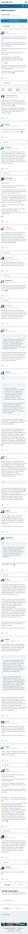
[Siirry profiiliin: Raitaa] (2, 640)
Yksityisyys (20, 928)
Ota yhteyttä (11, 930)
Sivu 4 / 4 (14, 26)
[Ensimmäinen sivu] (2, 26)
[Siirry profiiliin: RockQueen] (2, 306)
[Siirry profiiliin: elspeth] (2, 372)
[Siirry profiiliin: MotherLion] (2, 281)
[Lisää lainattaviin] (2, 78)
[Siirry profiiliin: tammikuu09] (2, 538)
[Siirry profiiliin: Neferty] (2, 125)
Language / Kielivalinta (9, 928)
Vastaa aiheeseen (14, 20)
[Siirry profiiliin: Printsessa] (2, 228)
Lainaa (6, 78)
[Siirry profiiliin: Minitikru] (2, 868)
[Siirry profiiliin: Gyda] (2, 836)
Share (7, 908)
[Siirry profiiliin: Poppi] (2, 32)
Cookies (18, 930)
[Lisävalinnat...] (25, 33)
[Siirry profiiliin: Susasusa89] (2, 258)
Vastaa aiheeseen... (9, 900)
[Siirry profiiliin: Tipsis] (2, 770)
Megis (8, 14)
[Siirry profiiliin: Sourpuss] (2, 148)
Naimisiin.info (6, 2)
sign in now (10, 894)
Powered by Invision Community (14, 931)
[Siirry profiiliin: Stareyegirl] (2, 179)
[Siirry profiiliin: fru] (2, 330)
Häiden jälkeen (17, 15)
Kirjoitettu (11, 33)
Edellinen (6, 26)
